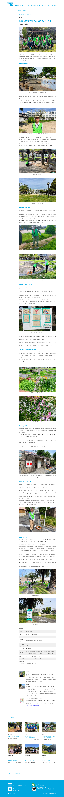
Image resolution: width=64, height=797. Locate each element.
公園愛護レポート (26, 10)
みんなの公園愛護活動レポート (32, 5)
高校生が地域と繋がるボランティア (15, 736)
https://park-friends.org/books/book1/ (33, 705)
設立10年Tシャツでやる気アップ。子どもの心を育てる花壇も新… (32, 737)
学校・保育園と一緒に (22, 14)
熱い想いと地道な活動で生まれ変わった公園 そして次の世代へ (49, 737)
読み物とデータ (45, 5)
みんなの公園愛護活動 (16, 10)
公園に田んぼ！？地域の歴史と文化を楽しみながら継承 (49, 759)
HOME (17, 5)
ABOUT (22, 5)
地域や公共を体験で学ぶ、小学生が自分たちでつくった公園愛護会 (32, 759)
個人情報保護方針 (13, 793)
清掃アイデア (29, 14)
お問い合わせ (53, 5)
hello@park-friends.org (20, 788)
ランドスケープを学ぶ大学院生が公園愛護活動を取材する (15, 759)
